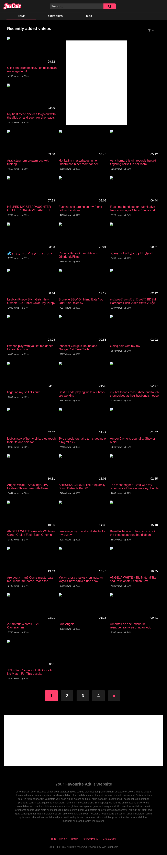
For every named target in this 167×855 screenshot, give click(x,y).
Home (21, 16)
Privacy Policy (90, 839)
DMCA (74, 839)
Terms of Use (109, 839)
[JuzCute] (12, 6)
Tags (89, 16)
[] (109, 6)
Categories (55, 16)
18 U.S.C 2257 (59, 839)
